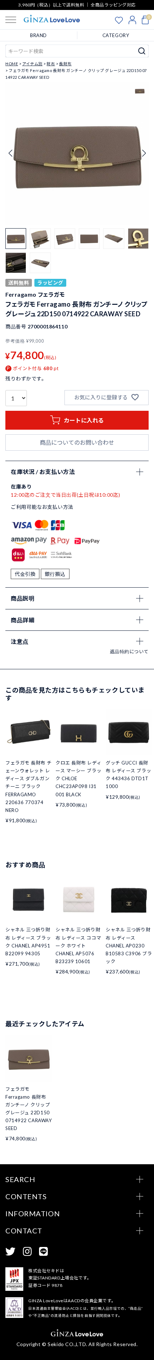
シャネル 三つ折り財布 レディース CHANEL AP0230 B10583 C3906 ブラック (129, 945)
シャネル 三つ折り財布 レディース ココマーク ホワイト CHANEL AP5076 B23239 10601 (78, 945)
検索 (142, 51)
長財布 (65, 63)
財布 (51, 63)
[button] (144, 153)
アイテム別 (32, 63)
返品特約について (129, 651)
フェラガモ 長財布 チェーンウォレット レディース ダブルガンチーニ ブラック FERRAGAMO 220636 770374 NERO (28, 786)
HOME (11, 63)
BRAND (38, 35)
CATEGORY (115, 35)
